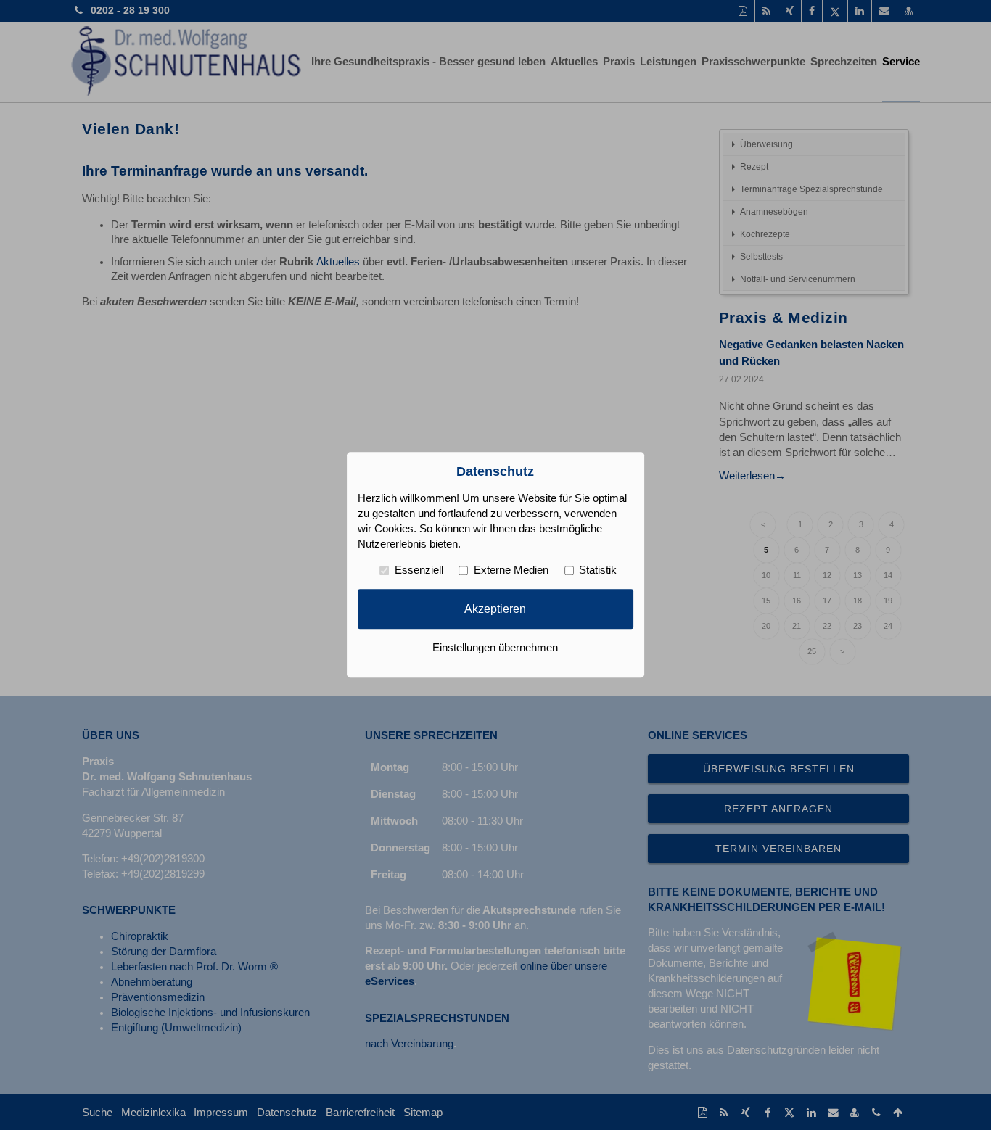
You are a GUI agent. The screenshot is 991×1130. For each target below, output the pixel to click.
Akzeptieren (495, 608)
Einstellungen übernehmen (495, 648)
